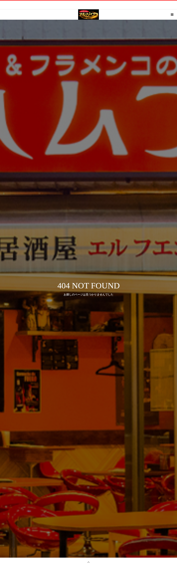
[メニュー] (172, 14)
